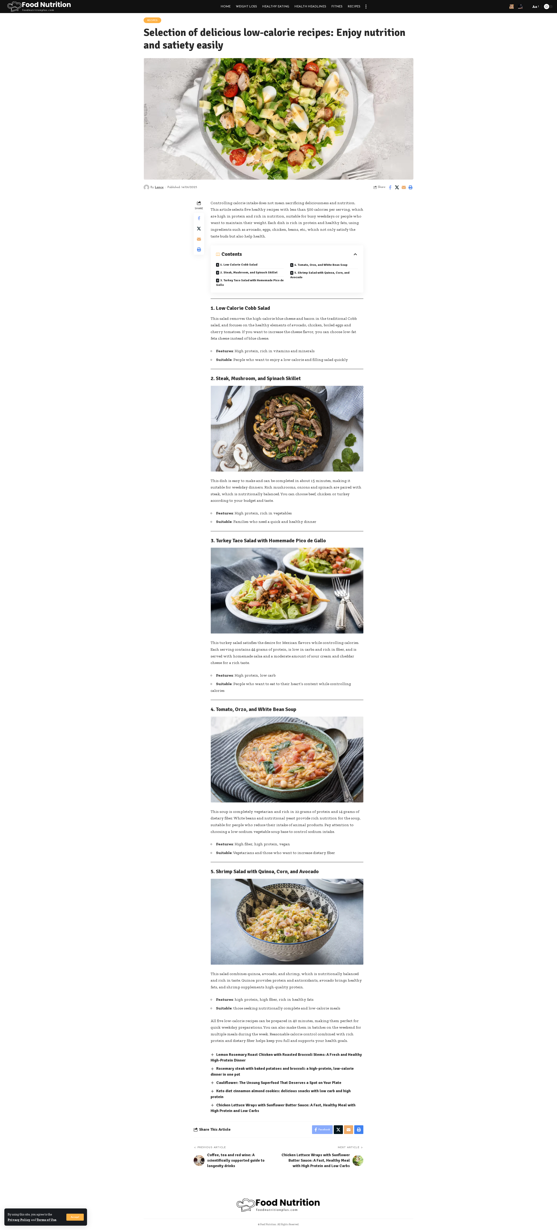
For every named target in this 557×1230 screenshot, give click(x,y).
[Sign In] (511, 6)
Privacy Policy (19, 1220)
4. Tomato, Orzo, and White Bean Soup (320, 265)
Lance (159, 187)
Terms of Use (46, 1220)
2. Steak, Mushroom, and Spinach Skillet (248, 272)
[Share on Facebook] (390, 187)
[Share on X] (397, 187)
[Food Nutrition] (39, 6)
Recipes (152, 20)
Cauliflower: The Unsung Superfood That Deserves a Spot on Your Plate (278, 1082)
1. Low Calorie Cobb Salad (238, 264)
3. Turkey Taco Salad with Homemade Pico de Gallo (250, 282)
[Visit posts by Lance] (146, 187)
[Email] (404, 187)
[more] (366, 6)
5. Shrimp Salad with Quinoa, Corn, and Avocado (319, 275)
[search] (527, 6)
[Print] (410, 187)
